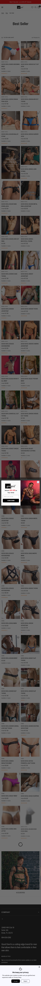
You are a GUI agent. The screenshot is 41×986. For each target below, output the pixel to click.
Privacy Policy (17, 977)
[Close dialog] (38, 482)
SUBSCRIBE (10, 501)
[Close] (39, 967)
